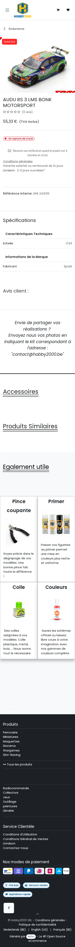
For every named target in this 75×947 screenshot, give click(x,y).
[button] (37, 914)
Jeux (6, 797)
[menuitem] (15, 929)
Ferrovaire (10, 732)
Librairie (8, 810)
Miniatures (10, 737)
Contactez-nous (15, 848)
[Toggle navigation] (7, 10)
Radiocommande (16, 788)
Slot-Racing (11, 755)
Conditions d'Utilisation (20, 834)
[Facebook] (9, 908)
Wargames (11, 750)
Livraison (9, 170)
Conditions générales (50, 920)
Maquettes (11, 741)
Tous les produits (19, 764)
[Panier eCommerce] (58, 10)
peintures (10, 806)
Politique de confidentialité (37, 925)
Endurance (16, 29)
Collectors (10, 792)
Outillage (9, 801)
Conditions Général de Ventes (25, 839)
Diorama (9, 746)
